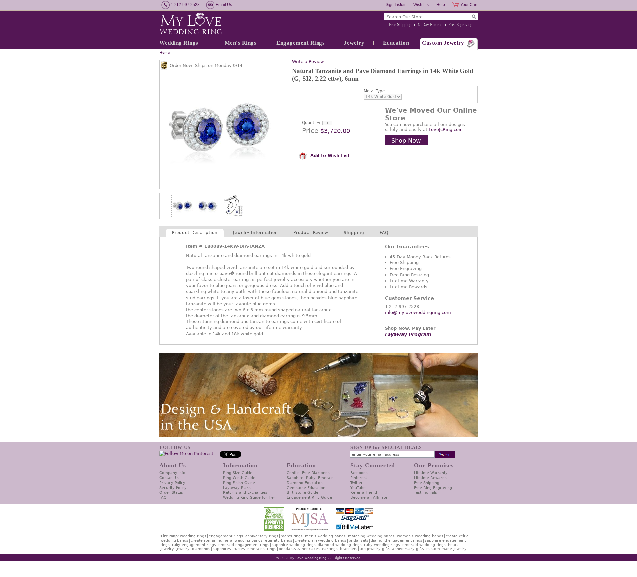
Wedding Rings (178, 43)
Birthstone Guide (302, 492)
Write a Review (308, 61)
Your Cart (468, 4)
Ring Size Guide (237, 473)
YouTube (358, 488)
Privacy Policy (172, 483)
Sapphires (222, 549)
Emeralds (256, 549)
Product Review (310, 232)
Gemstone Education (306, 488)
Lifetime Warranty (431, 473)
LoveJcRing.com (446, 129)
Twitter (356, 483)
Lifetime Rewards (430, 478)
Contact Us (169, 478)
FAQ (384, 232)
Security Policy (173, 488)
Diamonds (201, 549)
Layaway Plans (237, 488)
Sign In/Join (396, 4)
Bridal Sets (358, 540)
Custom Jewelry (443, 43)
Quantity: (311, 122)
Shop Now (406, 140)
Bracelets (348, 549)
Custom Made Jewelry (446, 549)
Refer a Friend (363, 492)
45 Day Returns (429, 24)
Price (310, 131)
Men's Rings (241, 43)
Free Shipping (400, 24)
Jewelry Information (255, 232)
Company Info (172, 473)
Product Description (195, 232)
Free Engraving (460, 24)
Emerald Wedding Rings (424, 545)
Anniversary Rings (261, 536)
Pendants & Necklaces (299, 549)
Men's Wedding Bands (325, 536)
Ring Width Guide (239, 478)
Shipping (354, 232)
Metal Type (374, 91)
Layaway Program (408, 334)
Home (165, 52)
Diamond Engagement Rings (396, 540)
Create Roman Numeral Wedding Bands (227, 540)
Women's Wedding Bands (420, 536)
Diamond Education (305, 483)
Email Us (224, 4)
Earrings (330, 549)
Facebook (359, 473)
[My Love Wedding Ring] (190, 24)
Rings (271, 549)
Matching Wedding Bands (371, 536)
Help (440, 4)
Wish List (421, 4)
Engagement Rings (300, 43)
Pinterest (358, 478)
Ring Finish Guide (239, 483)
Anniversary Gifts (408, 549)
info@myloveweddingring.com (418, 312)
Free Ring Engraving (433, 488)
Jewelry (354, 43)
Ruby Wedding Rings (382, 545)
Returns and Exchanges (245, 492)
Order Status (171, 492)
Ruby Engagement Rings (194, 545)
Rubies (239, 549)
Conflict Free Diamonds (308, 473)
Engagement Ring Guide (309, 497)
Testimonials (425, 492)
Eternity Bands (278, 540)
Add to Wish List (329, 155)
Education (396, 43)
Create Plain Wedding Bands (320, 540)
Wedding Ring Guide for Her (249, 497)
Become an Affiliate (368, 497)
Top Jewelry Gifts (375, 549)
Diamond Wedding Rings (340, 545)
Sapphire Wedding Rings (294, 545)
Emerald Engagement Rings (243, 545)
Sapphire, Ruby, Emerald (310, 478)
